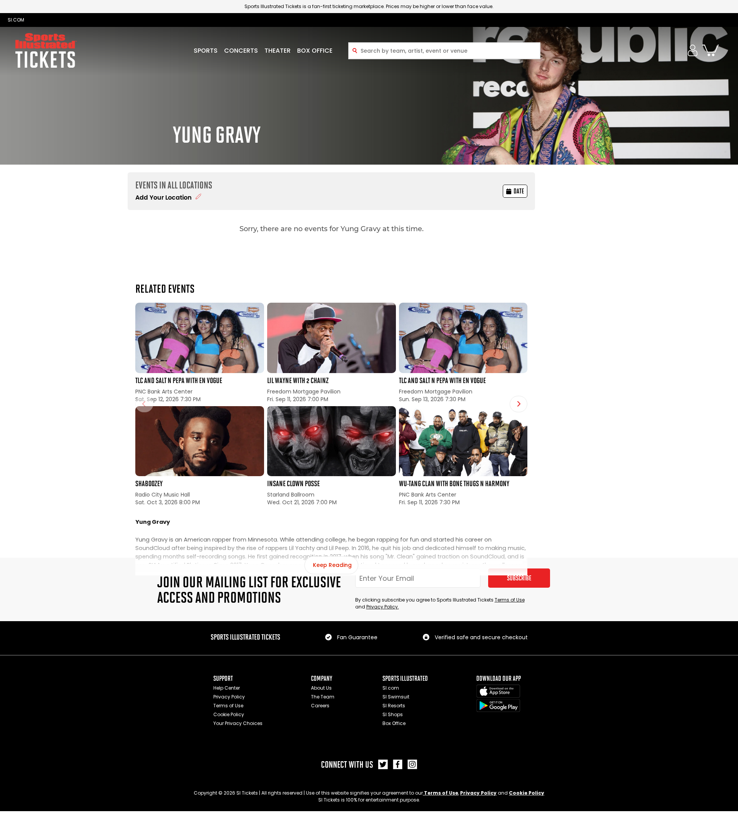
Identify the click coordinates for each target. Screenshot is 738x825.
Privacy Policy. (382, 606)
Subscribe (519, 578)
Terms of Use (510, 600)
